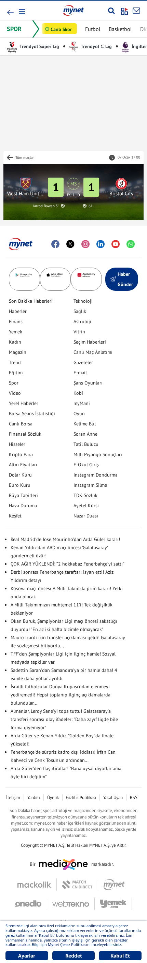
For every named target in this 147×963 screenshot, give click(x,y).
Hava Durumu (23, 505)
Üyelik (53, 797)
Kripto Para (21, 454)
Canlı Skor (61, 29)
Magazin (17, 352)
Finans (16, 321)
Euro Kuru (19, 485)
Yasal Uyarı (113, 797)
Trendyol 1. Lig (96, 46)
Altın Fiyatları (23, 465)
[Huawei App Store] (86, 279)
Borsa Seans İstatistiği (32, 413)
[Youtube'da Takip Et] (115, 244)
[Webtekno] (71, 904)
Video (15, 393)
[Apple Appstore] (55, 279)
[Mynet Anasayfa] (73, 10)
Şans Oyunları (88, 383)
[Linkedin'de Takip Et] (100, 244)
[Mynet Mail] (136, 10)
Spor (13, 383)
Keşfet (15, 516)
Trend (15, 362)
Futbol (93, 29)
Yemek (15, 332)
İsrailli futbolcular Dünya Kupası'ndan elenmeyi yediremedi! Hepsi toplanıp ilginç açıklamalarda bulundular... (60, 694)
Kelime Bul (85, 424)
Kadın (15, 342)
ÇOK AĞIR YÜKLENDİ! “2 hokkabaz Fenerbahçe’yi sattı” (67, 564)
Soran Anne (85, 434)
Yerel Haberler (23, 403)
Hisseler (17, 444)
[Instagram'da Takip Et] (85, 244)
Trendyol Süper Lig (38, 46)
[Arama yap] (111, 10)
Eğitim (16, 373)
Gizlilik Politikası (81, 797)
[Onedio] (31, 904)
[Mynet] (114, 884)
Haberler (18, 311)
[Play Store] (24, 279)
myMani (82, 403)
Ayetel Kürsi (86, 505)
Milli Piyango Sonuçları (98, 454)
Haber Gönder (125, 279)
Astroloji (82, 321)
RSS (133, 797)
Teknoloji (83, 301)
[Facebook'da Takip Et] (55, 244)
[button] (21, 11)
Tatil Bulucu (86, 444)
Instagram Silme (90, 485)
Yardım (33, 797)
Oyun (79, 413)
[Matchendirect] (77, 884)
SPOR (14, 29)
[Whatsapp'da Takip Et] (130, 244)
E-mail (80, 373)
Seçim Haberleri (90, 342)
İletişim (13, 797)
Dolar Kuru (20, 475)
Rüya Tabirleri (23, 495)
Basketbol (120, 29)
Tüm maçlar (24, 157)
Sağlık (80, 311)
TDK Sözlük (85, 495)
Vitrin (79, 332)
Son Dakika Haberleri (31, 301)
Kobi (78, 393)
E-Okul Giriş (86, 465)
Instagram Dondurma (96, 475)
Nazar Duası (86, 516)
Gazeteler (83, 362)
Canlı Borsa (20, 424)
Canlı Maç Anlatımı (93, 352)
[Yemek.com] (113, 904)
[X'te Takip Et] (70, 244)
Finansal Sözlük (25, 434)
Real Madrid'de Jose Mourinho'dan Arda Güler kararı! (65, 539)
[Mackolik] (37, 884)
